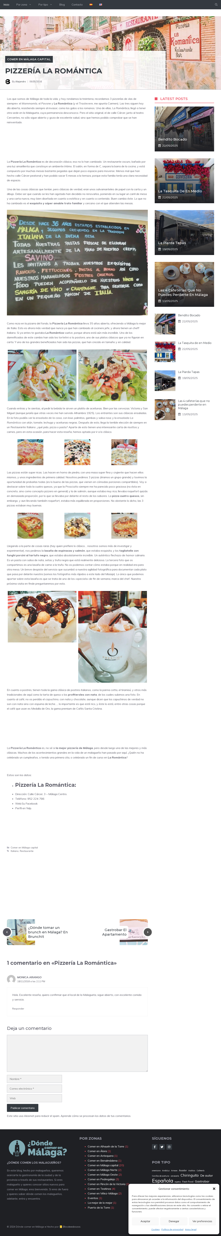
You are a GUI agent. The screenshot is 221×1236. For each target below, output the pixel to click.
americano (156, 1170)
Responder (18, 1008)
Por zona (21, 4)
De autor (206, 1175)
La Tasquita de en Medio (180, 191)
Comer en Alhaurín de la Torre (106, 1146)
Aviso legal (190, 1229)
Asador (183, 1170)
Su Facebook (30, 803)
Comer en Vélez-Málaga (103, 1193)
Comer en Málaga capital (29, 59)
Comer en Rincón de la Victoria (106, 1184)
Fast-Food (187, 1181)
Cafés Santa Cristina (89, 708)
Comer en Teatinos (99, 1188)
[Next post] (148, 932)
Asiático (191, 1170)
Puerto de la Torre (99, 1207)
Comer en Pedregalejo (101, 1179)
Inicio (6, 4)
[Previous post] (7, 932)
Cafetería (200, 1170)
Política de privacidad (172, 1229)
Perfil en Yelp (23, 808)
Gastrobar (202, 1181)
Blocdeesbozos (71, 1226)
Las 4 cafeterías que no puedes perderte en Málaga (194, 404)
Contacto (77, 4)
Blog (62, 4)
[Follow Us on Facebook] (154, 1147)
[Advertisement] (70, 146)
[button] (214, 1188)
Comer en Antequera (100, 1155)
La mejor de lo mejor (100, 1202)
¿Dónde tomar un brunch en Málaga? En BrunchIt (48, 932)
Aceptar (145, 1221)
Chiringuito (190, 1175)
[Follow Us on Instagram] (169, 1147)
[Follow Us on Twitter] (162, 1147)
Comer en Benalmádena (102, 1160)
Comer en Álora (97, 1151)
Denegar (174, 1221)
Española (162, 1180)
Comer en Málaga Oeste (103, 1174)
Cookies (155, 1229)
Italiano (15, 850)
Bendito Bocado (172, 139)
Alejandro (20, 81)
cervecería (175, 1176)
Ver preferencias (202, 1221)
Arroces (174, 1170)
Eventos (93, 1198)
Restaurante (26, 850)
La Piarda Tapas (172, 243)
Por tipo (43, 4)
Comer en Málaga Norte (102, 1170)
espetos (178, 1182)
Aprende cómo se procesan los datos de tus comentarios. (96, 1116)
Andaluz (166, 1170)
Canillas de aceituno (160, 1176)
